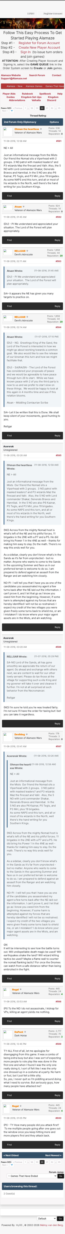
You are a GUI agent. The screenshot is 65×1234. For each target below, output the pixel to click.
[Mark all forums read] (49, 1212)
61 (47, 108)
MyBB (19, 1225)
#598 (58, 1001)
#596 (58, 647)
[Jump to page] (11, 111)
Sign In (25, 52)
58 (32, 108)
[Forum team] (41, 1212)
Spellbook (45, 93)
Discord (51, 100)
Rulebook (27, 93)
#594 (58, 327)
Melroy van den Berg (51, 1225)
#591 (58, 141)
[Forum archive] (11, 1212)
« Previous (17, 108)
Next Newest (52, 1155)
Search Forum (37, 75)
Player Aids (9, 93)
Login (30, 13)
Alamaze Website (11, 75)
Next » (5, 111)
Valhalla (36, 100)
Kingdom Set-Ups (31, 97)
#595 (58, 455)
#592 (58, 217)
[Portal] (19, 1212)
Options (54, 122)
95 (59, 108)
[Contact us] (26, 1212)
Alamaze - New (14, 86)
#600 (58, 1118)
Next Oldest (12, 1155)
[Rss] (4, 1212)
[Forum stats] (34, 1212)
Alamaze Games (34, 86)
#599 (58, 1044)
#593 (58, 261)
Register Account (52, 13)
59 (37, 108)
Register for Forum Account (39, 43)
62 (52, 108)
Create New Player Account (39, 47)
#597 (58, 746)
